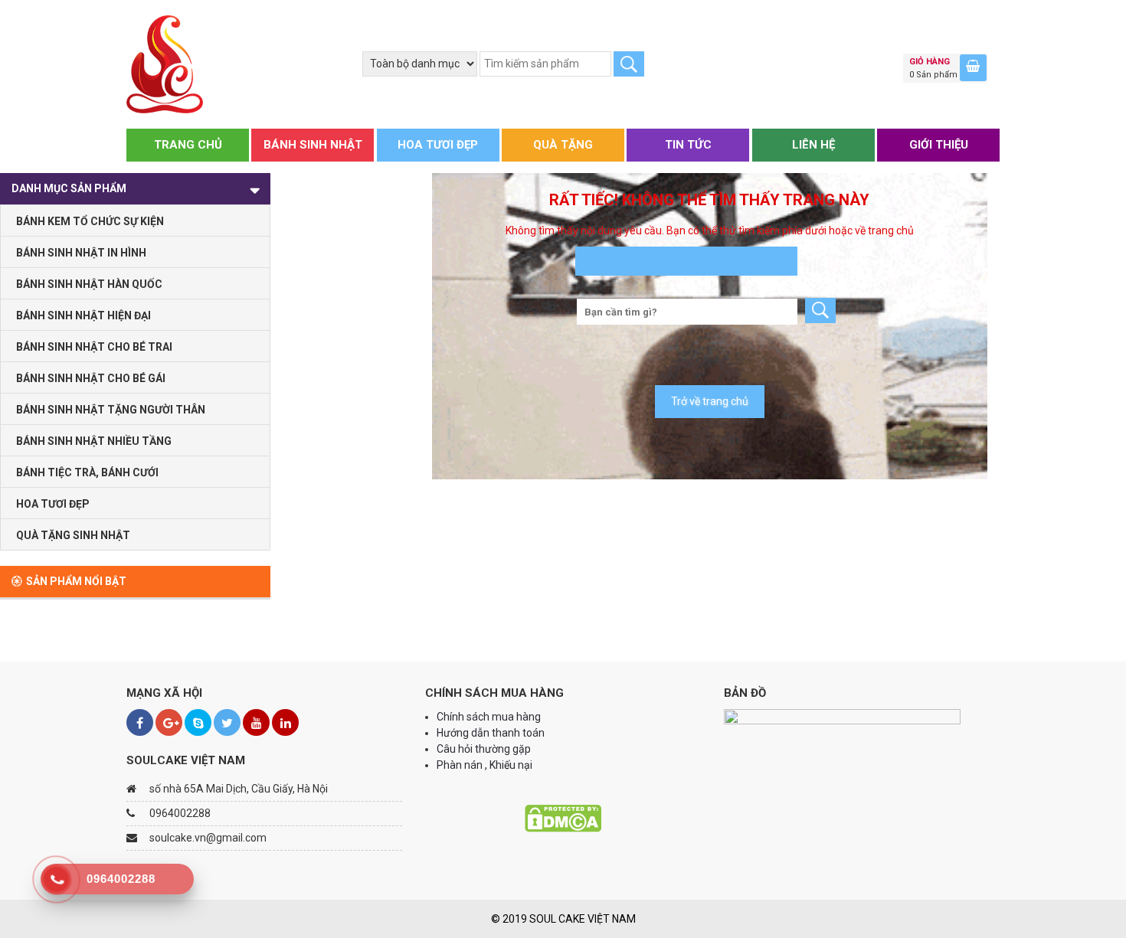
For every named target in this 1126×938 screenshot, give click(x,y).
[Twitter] (227, 722)
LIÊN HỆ (813, 145)
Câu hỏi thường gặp (484, 749)
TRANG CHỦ (188, 145)
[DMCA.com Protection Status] (563, 818)
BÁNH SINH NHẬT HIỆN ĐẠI (83, 315)
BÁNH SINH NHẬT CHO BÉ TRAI (94, 347)
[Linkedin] (285, 722)
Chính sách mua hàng (489, 717)
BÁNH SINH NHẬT (312, 145)
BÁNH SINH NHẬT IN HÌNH (81, 253)
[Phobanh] (164, 63)
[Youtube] (256, 722)
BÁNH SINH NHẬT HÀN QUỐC (89, 284)
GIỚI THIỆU (938, 145)
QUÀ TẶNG (563, 145)
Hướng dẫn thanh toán (492, 733)
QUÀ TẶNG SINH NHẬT (73, 535)
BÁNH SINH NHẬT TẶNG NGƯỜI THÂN (110, 410)
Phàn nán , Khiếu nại (486, 765)
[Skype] (198, 722)
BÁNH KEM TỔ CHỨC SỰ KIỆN (90, 221)
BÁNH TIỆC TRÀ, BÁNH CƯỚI (87, 472)
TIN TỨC (688, 145)
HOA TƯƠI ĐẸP (438, 145)
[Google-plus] (168, 722)
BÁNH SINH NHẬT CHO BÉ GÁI (90, 378)
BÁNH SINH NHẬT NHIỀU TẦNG (94, 441)
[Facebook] (139, 722)
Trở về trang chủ (709, 401)
